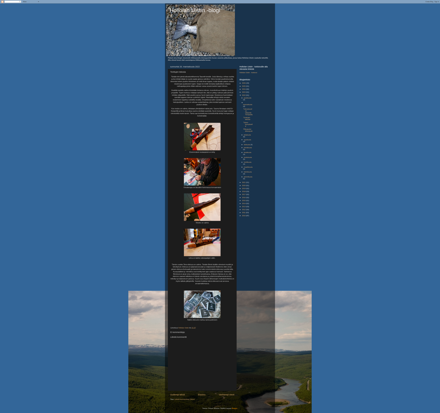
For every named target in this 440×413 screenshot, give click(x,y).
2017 (244, 194)
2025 (244, 86)
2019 (244, 188)
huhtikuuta (247, 162)
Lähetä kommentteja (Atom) (185, 399)
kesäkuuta (247, 152)
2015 (244, 200)
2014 (244, 203)
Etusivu (201, 394)
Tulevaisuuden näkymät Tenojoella (248, 111)
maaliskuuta (248, 167)
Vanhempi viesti (226, 394)
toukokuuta (248, 157)
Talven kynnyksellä (248, 124)
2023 (244, 92)
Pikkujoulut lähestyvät (247, 130)
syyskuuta (247, 140)
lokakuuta (247, 135)
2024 (244, 89)
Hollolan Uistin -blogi (195, 10)
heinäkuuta (248, 147)
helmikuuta (248, 172)
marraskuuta (247, 104)
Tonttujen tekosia (246, 118)
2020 (244, 185)
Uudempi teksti (177, 394)
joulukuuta (247, 98)
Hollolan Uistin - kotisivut (248, 72)
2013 (244, 206)
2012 (244, 209)
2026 (244, 83)
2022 (244, 95)
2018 (244, 191)
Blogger (234, 408)
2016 (244, 197)
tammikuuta (248, 177)
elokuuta (247, 144)
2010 (244, 216)
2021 (244, 182)
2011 (244, 212)
